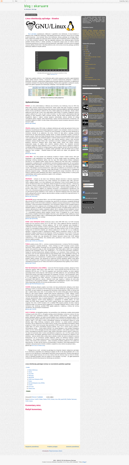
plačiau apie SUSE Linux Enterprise (34, 240)
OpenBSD (84, 37)
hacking (103, 35)
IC (104, 33)
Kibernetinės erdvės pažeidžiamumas (93, 121)
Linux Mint (30, 373)
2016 (85, 47)
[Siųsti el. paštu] (47, 397)
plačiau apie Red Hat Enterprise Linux (35, 283)
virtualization (86, 31)
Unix (104, 31)
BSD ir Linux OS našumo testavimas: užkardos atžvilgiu (95, 96)
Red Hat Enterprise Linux (36, 383)
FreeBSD (100, 31)
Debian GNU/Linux (33, 370)
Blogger (84, 462)
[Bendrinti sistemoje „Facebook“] (51, 397)
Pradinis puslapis (52, 446)
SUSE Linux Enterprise (35, 379)
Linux (56, 399)
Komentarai (87, 186)
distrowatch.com (54, 74)
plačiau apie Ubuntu (30, 153)
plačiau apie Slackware (31, 196)
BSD (91, 31)
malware (103, 37)
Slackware (31, 375)
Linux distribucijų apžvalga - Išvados (93, 56)
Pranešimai (87, 184)
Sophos (88, 37)
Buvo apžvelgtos (32, 34)
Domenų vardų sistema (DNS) (95, 137)
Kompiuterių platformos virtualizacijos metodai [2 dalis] (95, 146)
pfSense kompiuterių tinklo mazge (96, 113)
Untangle (93, 37)
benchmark (88, 33)
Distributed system (97, 36)
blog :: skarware (36, 6)
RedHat (69, 399)
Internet (84, 34)
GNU (104, 36)
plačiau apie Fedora (30, 263)
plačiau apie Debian (30, 123)
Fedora (30, 381)
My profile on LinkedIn (91, 198)
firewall (95, 31)
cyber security (102, 34)
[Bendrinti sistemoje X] (50, 397)
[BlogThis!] (48, 397)
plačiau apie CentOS (31, 309)
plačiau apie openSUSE (31, 218)
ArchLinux (31, 399)
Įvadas (28, 367)
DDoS (91, 36)
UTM (90, 37)
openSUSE (31, 377)
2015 (85, 49)
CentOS (30, 384)
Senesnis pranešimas (72, 446)
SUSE (27, 401)
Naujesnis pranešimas (32, 446)
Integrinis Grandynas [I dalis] (95, 130)
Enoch (101, 36)
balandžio (87, 53)
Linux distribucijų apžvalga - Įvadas (92, 79)
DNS (92, 36)
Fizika (94, 34)
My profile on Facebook (91, 193)
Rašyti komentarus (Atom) (55, 451)
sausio (86, 55)
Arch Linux (34, 345)
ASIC (88, 36)
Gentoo (52, 399)
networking (102, 30)
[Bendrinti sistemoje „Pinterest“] (52, 397)
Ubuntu (30, 371)
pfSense (93, 33)
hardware (95, 30)
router (84, 33)
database (99, 37)
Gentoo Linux (41, 345)
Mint (59, 399)
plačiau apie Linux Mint (31, 175)
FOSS (48, 399)
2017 (85, 45)
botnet (96, 37)
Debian (41, 399)
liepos (86, 51)
